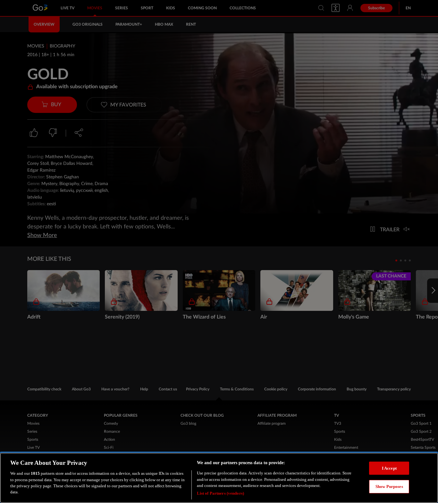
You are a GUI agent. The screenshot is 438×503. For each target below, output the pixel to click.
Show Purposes (389, 486)
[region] (219, 478)
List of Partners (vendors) (220, 493)
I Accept (389, 467)
